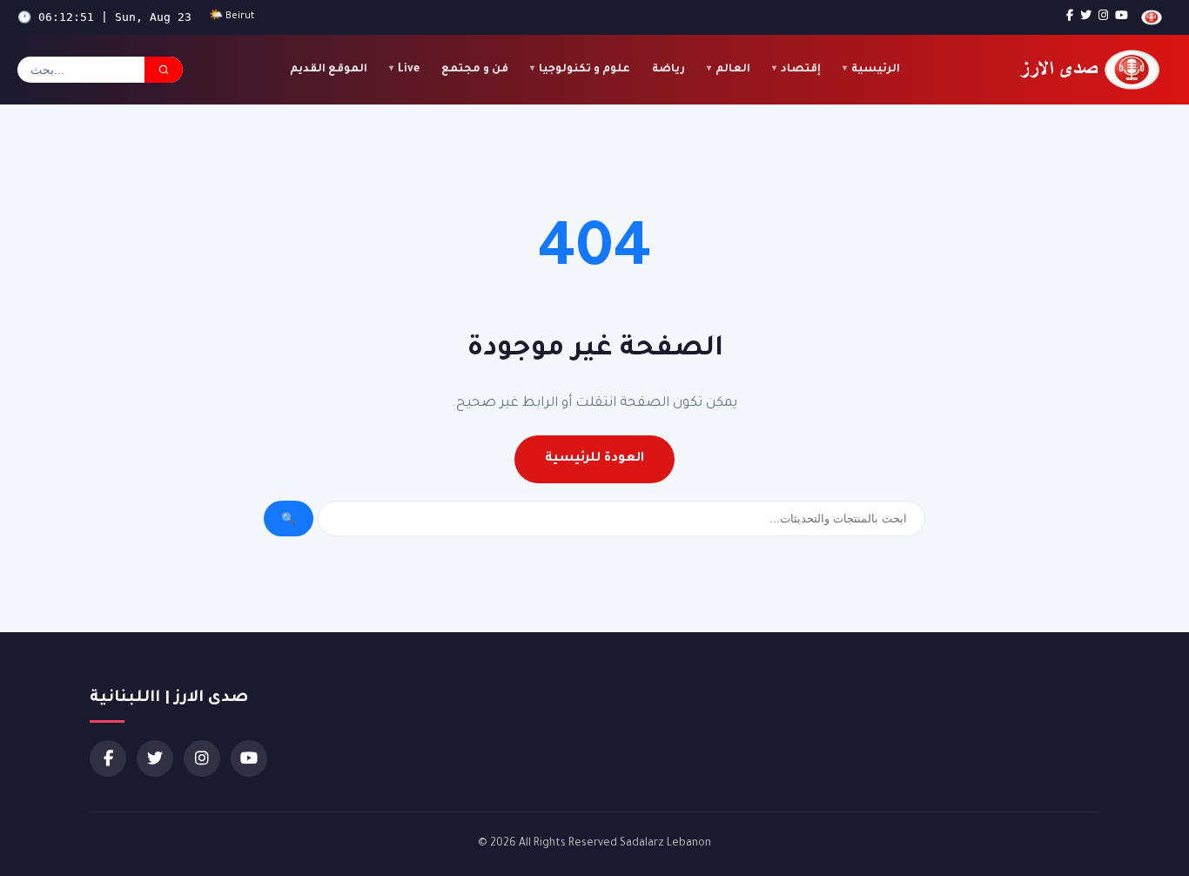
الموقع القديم (328, 70)
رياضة (668, 70)
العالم (732, 70)
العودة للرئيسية (594, 459)
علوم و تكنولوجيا (584, 70)
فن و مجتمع (474, 70)
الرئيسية (875, 70)
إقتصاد (801, 70)
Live (409, 70)
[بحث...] (163, 70)
